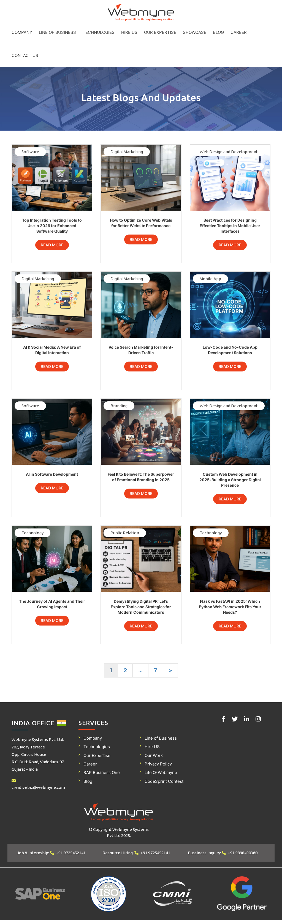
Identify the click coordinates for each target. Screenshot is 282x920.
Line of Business (57, 32)
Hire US (129, 32)
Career (239, 32)
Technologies (99, 32)
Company (22, 32)
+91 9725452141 (71, 852)
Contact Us (25, 55)
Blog (218, 32)
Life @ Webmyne (161, 772)
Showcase (194, 32)
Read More (52, 245)
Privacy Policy (158, 764)
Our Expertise (160, 32)
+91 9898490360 (242, 852)
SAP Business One (101, 772)
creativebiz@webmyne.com (38, 787)
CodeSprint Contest (164, 781)
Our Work (154, 755)
